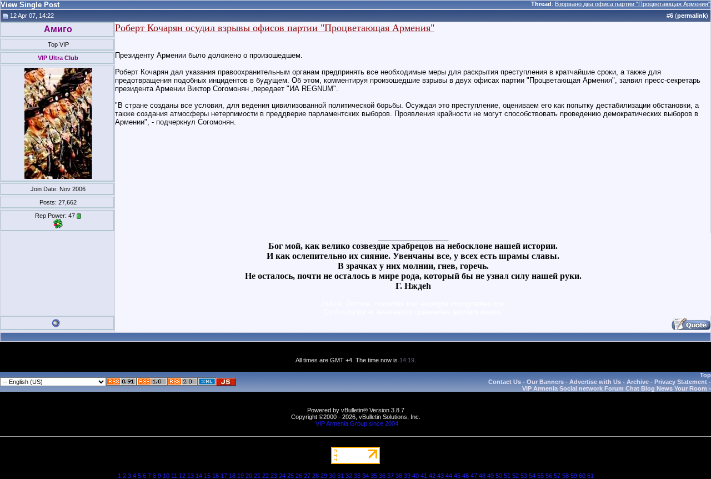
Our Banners (545, 381)
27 (307, 475)
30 (332, 475)
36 (382, 475)
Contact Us (504, 381)
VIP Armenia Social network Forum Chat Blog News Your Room (614, 388)
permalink (691, 15)
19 (240, 475)
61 (590, 475)
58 (565, 475)
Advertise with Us (595, 381)
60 (582, 475)
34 (365, 475)
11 (174, 475)
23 (274, 475)
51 (507, 475)
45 (457, 475)
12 (182, 475)
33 (357, 475)
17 (224, 475)
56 (548, 475)
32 (349, 475)
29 (324, 475)
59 (573, 475)
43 (440, 475)
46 (465, 475)
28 (315, 475)
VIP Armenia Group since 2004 (357, 423)
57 (557, 475)
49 (490, 475)
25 (290, 475)
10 (166, 475)
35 (373, 475)
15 (207, 475)
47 (473, 475)
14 (199, 475)
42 (432, 475)
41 (423, 475)
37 (390, 475)
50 (498, 475)
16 (215, 475)
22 (265, 475)
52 (515, 475)
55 (540, 475)
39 (407, 475)
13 (190, 475)
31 (340, 475)
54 (532, 475)
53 (523, 475)
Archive (638, 381)
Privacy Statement (680, 381)
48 (482, 475)
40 (415, 475)
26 (299, 475)
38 (398, 475)
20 (249, 475)
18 (232, 475)
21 (257, 475)
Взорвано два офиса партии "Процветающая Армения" (632, 4)
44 (448, 475)
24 (282, 475)
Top (705, 375)
